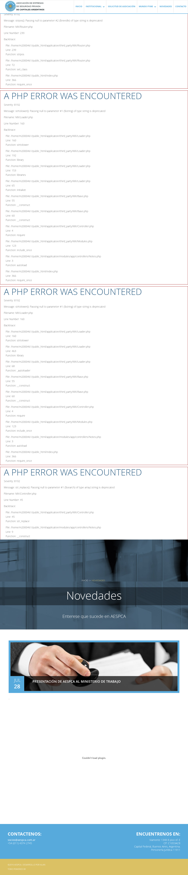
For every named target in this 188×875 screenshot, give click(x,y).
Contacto (180, 6)
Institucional (93, 8)
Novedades (166, 6)
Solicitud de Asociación (121, 6)
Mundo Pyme (145, 8)
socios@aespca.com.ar (21, 840)
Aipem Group (33, 869)
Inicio (78, 6)
